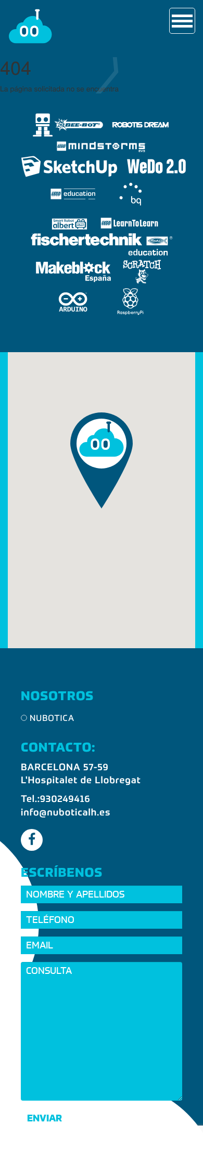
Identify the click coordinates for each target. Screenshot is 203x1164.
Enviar (44, 1118)
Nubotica (52, 719)
